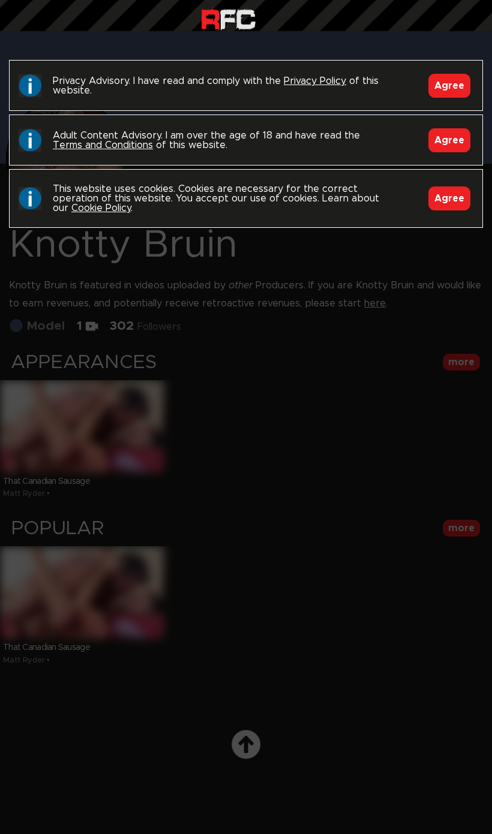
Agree (449, 86)
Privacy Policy (315, 81)
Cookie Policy (101, 208)
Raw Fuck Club (228, 18)
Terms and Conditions (103, 145)
